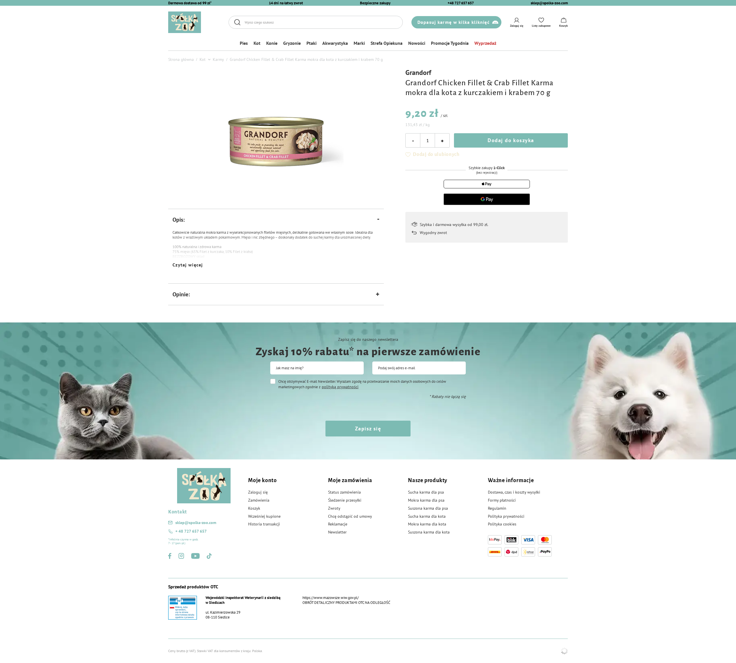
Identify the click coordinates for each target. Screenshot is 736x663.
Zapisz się (368, 428)
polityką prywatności (340, 386)
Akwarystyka (335, 43)
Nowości (416, 43)
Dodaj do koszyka (511, 140)
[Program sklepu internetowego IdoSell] (564, 650)
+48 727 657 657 (461, 3)
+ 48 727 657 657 (191, 531)
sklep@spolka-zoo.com (549, 3)
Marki (359, 43)
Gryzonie (292, 43)
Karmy (218, 59)
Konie (271, 43)
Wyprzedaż (485, 43)
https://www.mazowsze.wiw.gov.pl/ (330, 597)
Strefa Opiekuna (386, 43)
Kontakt (177, 512)
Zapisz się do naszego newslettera (368, 339)
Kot (257, 43)
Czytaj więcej (187, 265)
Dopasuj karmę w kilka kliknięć (453, 22)
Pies (244, 43)
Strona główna (181, 59)
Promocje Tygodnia (450, 43)
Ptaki (311, 43)
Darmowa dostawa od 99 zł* (190, 3)
